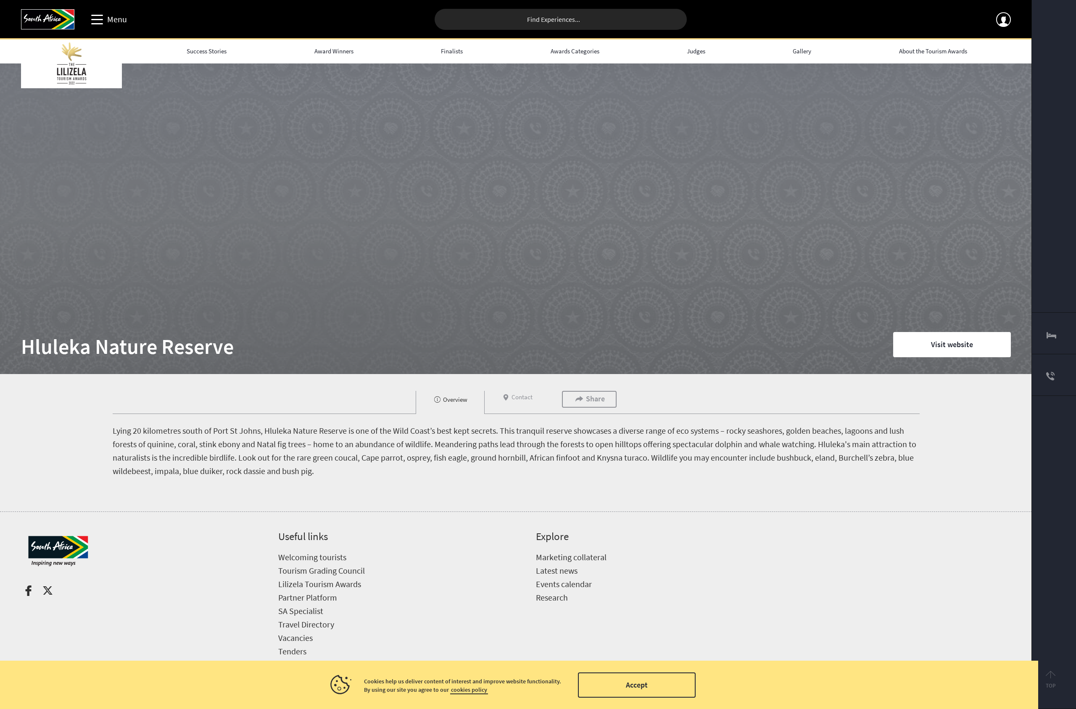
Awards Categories (575, 51)
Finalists (452, 51)
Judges (696, 51)
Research (552, 597)
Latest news (557, 570)
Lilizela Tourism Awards (319, 584)
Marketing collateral (571, 557)
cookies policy (469, 689)
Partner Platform (307, 597)
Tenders (292, 651)
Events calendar (564, 584)
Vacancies (295, 638)
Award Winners (333, 51)
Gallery (802, 51)
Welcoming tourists (312, 557)
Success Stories (207, 51)
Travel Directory (306, 624)
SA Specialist (300, 611)
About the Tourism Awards (933, 51)
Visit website (952, 344)
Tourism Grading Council (321, 570)
